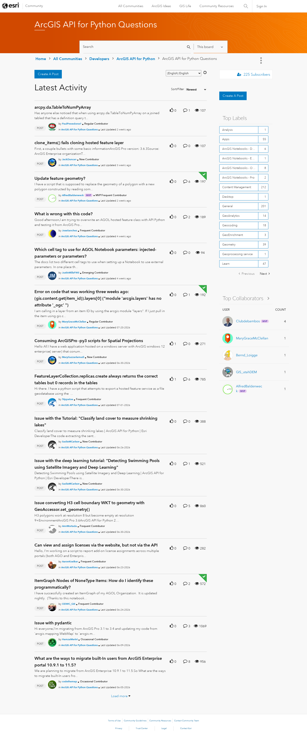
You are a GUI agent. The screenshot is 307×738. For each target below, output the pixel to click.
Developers (99, 59)
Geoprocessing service (237, 254)
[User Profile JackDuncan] (52, 162)
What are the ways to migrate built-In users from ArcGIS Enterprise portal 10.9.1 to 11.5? (98, 661)
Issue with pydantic (53, 622)
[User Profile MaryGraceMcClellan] (52, 324)
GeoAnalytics (231, 216)
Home (41, 59)
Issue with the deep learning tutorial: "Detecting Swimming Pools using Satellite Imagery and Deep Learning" (97, 464)
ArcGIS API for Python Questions (79, 129)
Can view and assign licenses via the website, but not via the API (96, 545)
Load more (119, 696)
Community (34, 6)
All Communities (130, 6)
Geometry (229, 244)
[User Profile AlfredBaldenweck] (52, 197)
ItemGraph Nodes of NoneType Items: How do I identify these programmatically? (93, 584)
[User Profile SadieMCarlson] (52, 444)
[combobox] (137, 47)
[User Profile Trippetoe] (52, 402)
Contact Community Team (186, 720)
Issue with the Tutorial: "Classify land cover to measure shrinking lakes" (95, 421)
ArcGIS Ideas (161, 6)
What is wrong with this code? (63, 213)
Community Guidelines (135, 720)
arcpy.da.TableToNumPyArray (62, 107)
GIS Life (185, 6)
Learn (226, 264)
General (227, 206)
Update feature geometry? (59, 178)
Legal (164, 728)
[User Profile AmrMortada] (52, 528)
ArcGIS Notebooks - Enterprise (240, 158)
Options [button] (261, 60)
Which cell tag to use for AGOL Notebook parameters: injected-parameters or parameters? (95, 253)
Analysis (227, 130)
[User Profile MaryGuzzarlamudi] (52, 359)
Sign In (261, 6)
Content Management (236, 187)
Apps (225, 139)
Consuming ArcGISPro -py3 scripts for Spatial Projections (88, 340)
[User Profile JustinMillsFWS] (52, 275)
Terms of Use (114, 720)
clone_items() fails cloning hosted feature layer (79, 142)
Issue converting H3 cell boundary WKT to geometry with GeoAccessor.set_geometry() (89, 506)
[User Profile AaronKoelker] (52, 564)
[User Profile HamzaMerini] (52, 642)
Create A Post (48, 74)
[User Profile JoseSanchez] (52, 233)
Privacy (118, 728)
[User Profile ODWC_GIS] (52, 606)
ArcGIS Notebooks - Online (240, 168)
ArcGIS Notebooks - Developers (240, 149)
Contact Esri (186, 728)
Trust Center (142, 728)
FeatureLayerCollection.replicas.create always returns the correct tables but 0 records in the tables (96, 379)
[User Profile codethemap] (52, 684)
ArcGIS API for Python (136, 59)
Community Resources (216, 6)
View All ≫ (246, 298)
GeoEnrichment (232, 235)
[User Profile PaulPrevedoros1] (52, 126)
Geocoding (229, 225)
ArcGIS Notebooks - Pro (238, 177)
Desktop (227, 197)
